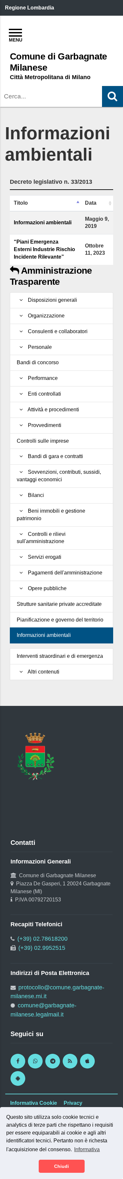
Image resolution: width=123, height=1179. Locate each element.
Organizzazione (45, 315)
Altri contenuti (42, 672)
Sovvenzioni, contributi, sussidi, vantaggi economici (59, 475)
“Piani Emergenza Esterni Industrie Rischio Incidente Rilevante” (44, 249)
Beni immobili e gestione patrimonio (51, 514)
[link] (17, 1061)
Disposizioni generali (51, 300)
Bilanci (34, 495)
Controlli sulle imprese (43, 441)
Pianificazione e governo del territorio (60, 620)
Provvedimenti (43, 425)
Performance (41, 378)
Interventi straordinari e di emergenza (60, 656)
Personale (38, 347)
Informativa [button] (87, 1149)
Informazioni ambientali (43, 222)
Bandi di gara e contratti (54, 456)
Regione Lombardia (29, 7)
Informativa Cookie (33, 1103)
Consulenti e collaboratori (56, 331)
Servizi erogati (43, 557)
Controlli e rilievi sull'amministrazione (41, 537)
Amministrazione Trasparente (51, 276)
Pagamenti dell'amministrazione (63, 572)
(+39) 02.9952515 (41, 948)
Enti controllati (43, 394)
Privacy (73, 1103)
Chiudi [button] (61, 1166)
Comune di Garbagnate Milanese (58, 62)
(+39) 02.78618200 (42, 938)
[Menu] (15, 34)
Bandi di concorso (38, 362)
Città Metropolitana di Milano (50, 77)
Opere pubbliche (46, 588)
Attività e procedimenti (52, 409)
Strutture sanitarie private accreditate (59, 604)
